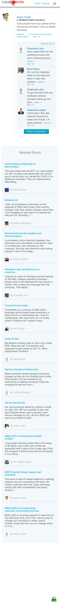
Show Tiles (55, 3)
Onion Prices (12, 338)
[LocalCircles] (13, 3)
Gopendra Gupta (36, 110)
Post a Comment (36, 131)
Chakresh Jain (35, 48)
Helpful (20, 34)
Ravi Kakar (33, 69)
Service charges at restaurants (21, 369)
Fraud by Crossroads (16, 305)
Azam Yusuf (24, 17)
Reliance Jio (11, 200)
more (30, 61)
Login (37, 3)
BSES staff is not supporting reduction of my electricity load (22, 509)
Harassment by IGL (15, 402)
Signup (46, 3)
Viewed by (47, 43)
